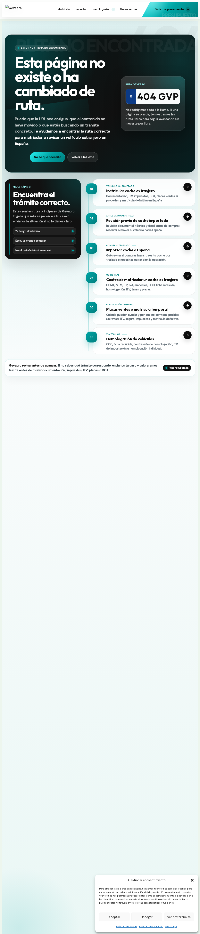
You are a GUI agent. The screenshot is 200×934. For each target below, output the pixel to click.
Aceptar (114, 917)
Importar (81, 9)
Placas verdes (128, 9)
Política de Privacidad (151, 926)
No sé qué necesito (47, 157)
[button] (192, 880)
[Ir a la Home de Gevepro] (21, 9)
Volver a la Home (82, 157)
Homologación (103, 9)
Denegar (147, 917)
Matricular (64, 9)
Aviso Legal (171, 926)
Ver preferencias (179, 917)
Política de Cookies (126, 926)
